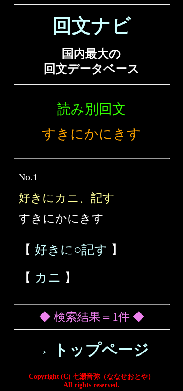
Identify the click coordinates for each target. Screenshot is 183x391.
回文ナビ (91, 26)
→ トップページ (91, 349)
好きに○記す (71, 250)
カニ (48, 278)
